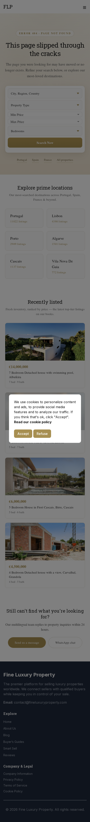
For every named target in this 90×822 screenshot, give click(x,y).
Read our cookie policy (33, 422)
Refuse (42, 434)
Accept (23, 434)
